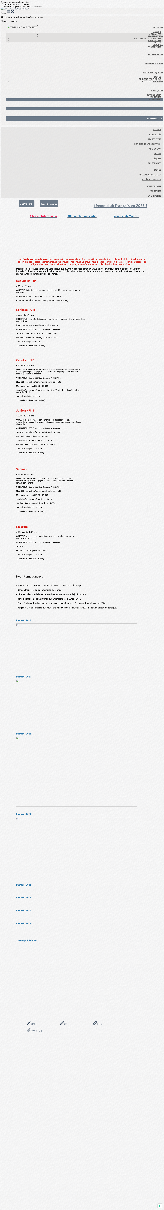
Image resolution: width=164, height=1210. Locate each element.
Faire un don (154, 40)
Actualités (155, 34)
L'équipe (157, 158)
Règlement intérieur (150, 79)
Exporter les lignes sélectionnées (15, 2)
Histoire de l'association (147, 38)
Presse (157, 43)
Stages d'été (154, 139)
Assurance (155, 97)
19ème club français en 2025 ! (120, 205)
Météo (157, 77)
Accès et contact (151, 81)
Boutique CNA (154, 95)
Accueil (157, 32)
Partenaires (154, 47)
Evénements (154, 99)
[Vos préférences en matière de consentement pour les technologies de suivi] (160, 1206)
